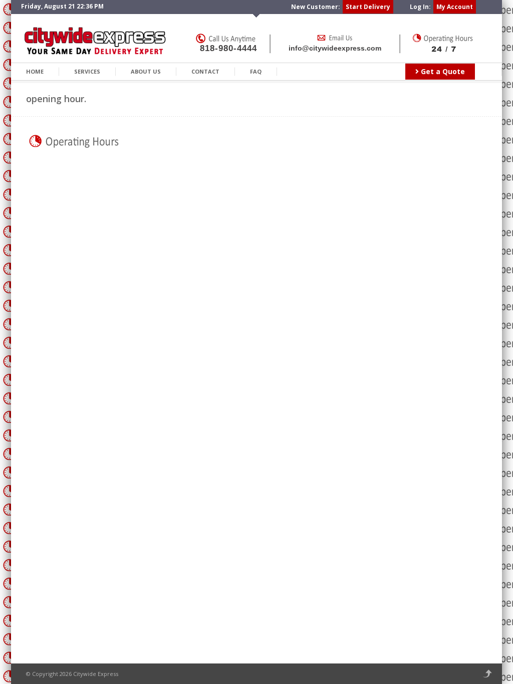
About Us (146, 71)
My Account (454, 7)
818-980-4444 (228, 48)
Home (35, 71)
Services (87, 71)
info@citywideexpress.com (335, 48)
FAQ (256, 71)
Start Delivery (368, 7)
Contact (205, 71)
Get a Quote (442, 71)
